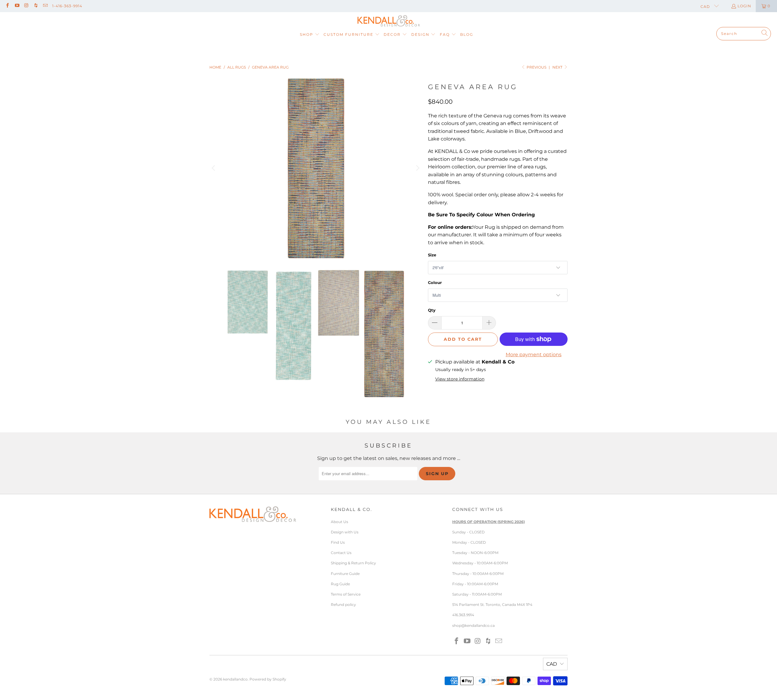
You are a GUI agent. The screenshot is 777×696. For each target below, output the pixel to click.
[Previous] (214, 168)
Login (744, 6)
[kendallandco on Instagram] (26, 6)
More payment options (534, 354)
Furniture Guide (345, 573)
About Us (339, 521)
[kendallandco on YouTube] (16, 6)
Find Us (338, 542)
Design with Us (344, 532)
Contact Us (341, 552)
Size (432, 254)
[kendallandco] (389, 21)
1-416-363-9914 (67, 6)
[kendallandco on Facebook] (7, 6)
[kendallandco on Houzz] (35, 6)
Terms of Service (346, 594)
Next (557, 67)
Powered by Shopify (267, 679)
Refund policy (343, 604)
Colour (435, 282)
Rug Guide (340, 584)
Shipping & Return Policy (353, 563)
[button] (310, 34)
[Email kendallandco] (45, 6)
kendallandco (235, 679)
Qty (432, 310)
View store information (459, 379)
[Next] (417, 168)
